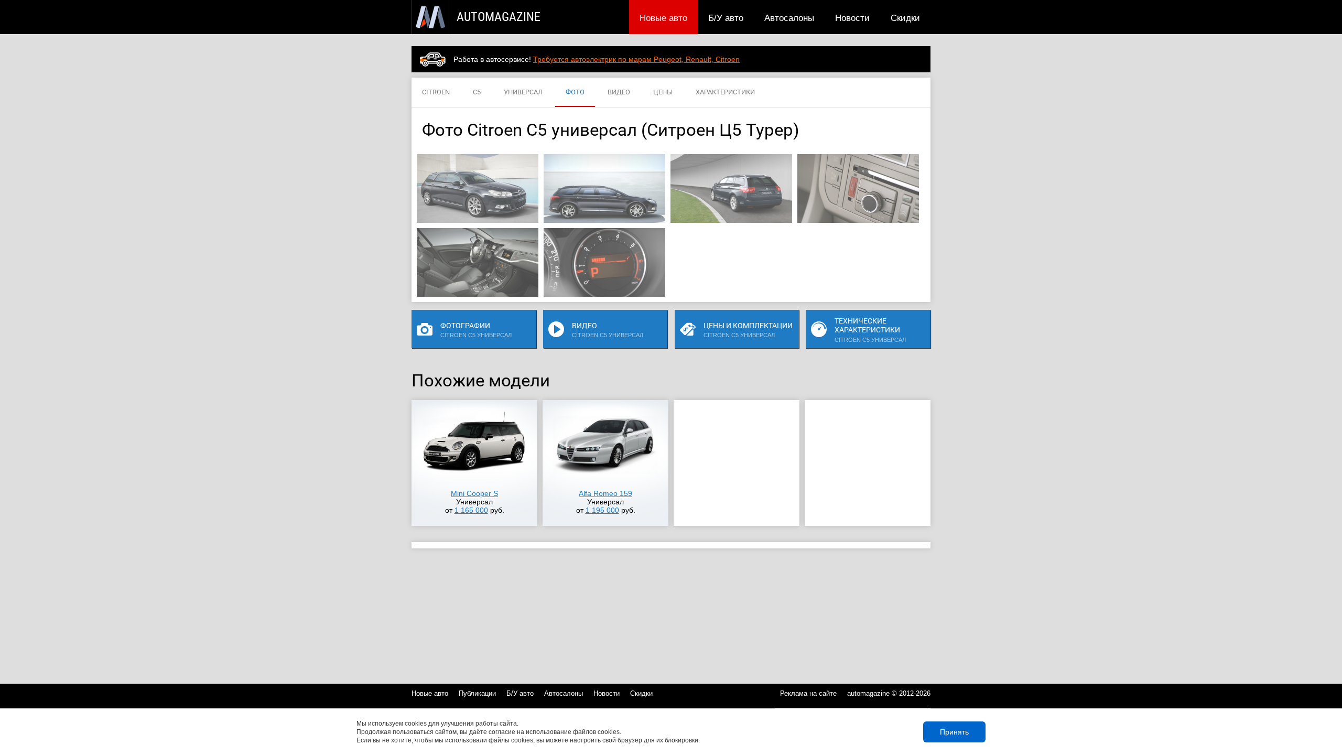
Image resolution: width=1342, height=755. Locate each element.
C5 (477, 92)
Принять (954, 732)
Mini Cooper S (474, 493)
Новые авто (663, 18)
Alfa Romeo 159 (605, 493)
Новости (852, 18)
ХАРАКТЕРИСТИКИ (725, 92)
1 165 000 (471, 510)
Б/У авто (725, 18)
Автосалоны (789, 18)
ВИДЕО (619, 92)
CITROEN (436, 92)
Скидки (905, 18)
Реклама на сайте (808, 693)
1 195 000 (602, 510)
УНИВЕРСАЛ (523, 92)
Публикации (477, 693)
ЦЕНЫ (663, 92)
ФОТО (575, 92)
